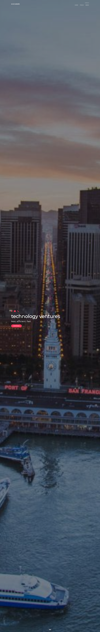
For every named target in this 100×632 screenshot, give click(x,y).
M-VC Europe (15, 4)
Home (76, 5)
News (87, 5)
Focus (82, 5)
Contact (87, 2)
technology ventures (35, 316)
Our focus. (16, 326)
